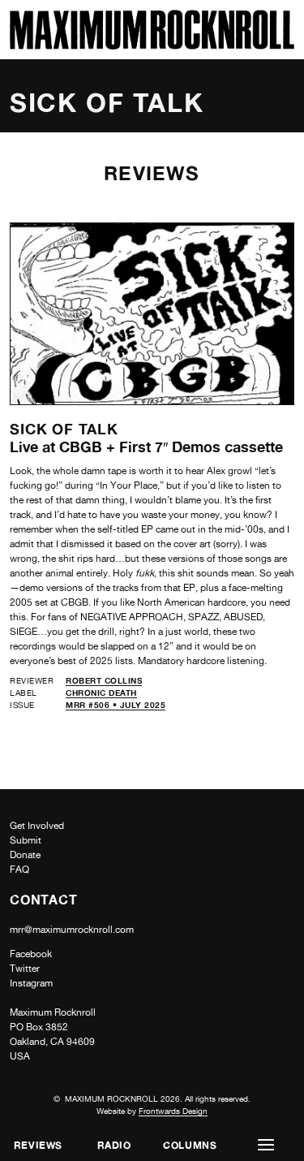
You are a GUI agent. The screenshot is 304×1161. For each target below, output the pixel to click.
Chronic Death (101, 692)
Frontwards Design (173, 1111)
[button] (266, 1145)
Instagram (31, 983)
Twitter (25, 968)
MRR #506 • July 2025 (115, 705)
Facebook (31, 954)
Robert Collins (104, 680)
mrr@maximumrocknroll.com (72, 929)
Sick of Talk (64, 429)
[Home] (152, 45)
